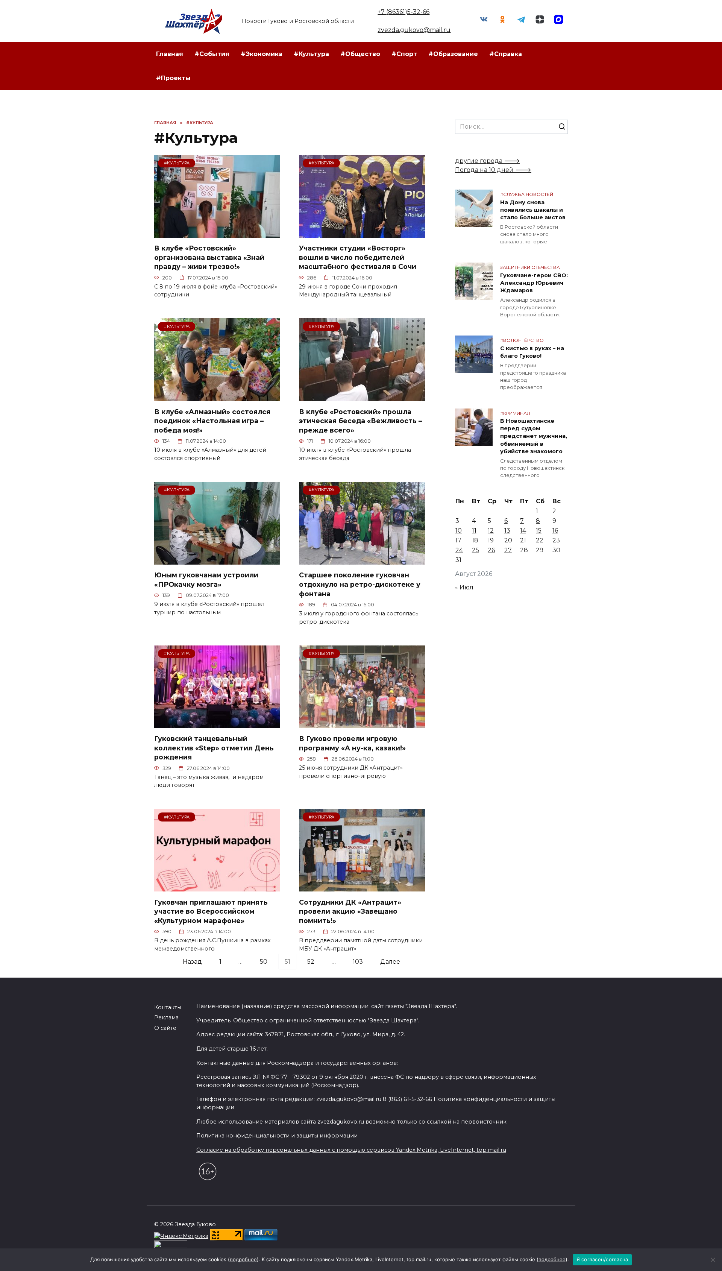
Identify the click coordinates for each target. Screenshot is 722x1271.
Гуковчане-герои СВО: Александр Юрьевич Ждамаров (534, 283)
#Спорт (404, 54)
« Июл (464, 587)
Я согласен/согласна (602, 1259)
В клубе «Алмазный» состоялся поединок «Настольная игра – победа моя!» (212, 420)
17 (458, 540)
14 (523, 530)
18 (475, 540)
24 (459, 550)
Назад (192, 961)
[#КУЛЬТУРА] (217, 233)
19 (491, 540)
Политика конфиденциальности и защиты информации (277, 1135)
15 (539, 530)
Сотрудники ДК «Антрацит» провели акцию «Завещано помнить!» (350, 911)
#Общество (360, 54)
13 (507, 530)
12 (491, 530)
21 (523, 540)
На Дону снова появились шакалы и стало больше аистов (533, 210)
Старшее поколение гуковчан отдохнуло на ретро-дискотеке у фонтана (359, 584)
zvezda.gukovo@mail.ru (414, 29)
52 (310, 961)
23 (556, 540)
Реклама (166, 1017)
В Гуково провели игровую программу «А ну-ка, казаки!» (352, 743)
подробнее (243, 1259)
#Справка (505, 54)
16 (555, 530)
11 (474, 530)
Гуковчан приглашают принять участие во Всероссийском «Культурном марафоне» (211, 911)
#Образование (453, 54)
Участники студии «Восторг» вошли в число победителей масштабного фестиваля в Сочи (357, 257)
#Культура (311, 54)
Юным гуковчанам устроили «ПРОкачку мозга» (206, 579)
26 (491, 550)
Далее (390, 961)
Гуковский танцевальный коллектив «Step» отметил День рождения (214, 748)
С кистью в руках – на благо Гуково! (532, 352)
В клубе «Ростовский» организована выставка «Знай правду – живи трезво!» (209, 257)
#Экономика (261, 54)
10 (458, 530)
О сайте (165, 1028)
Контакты (167, 1007)
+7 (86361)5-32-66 (403, 11)
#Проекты (173, 78)
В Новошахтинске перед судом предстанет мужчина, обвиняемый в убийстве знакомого (533, 436)
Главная (169, 54)
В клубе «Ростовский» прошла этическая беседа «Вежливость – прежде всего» (360, 420)
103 (358, 961)
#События (211, 54)
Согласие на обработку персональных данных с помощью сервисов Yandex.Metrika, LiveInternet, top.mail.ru (351, 1149)
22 (539, 540)
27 (508, 550)
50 (263, 961)
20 (508, 540)
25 (475, 550)
